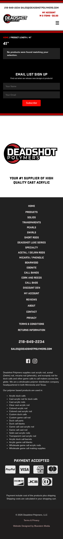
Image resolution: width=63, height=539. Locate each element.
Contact (31, 312)
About (31, 306)
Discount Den (31, 288)
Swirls (31, 233)
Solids (31, 217)
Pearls (31, 228)
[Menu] (57, 22)
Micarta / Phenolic (31, 258)
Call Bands (31, 273)
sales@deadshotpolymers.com (40, 8)
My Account (49, 12)
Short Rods (31, 238)
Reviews (31, 300)
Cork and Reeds (31, 278)
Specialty (31, 248)
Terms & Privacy (31, 520)
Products (31, 212)
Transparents (31, 223)
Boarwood (31, 263)
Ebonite (32, 268)
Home (6, 37)
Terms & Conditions (31, 324)
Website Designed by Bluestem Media (31, 526)
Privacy (32, 318)
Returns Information (31, 330)
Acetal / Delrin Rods (31, 253)
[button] (31, 103)
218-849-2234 (12, 8)
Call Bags (31, 283)
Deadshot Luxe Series (31, 243)
